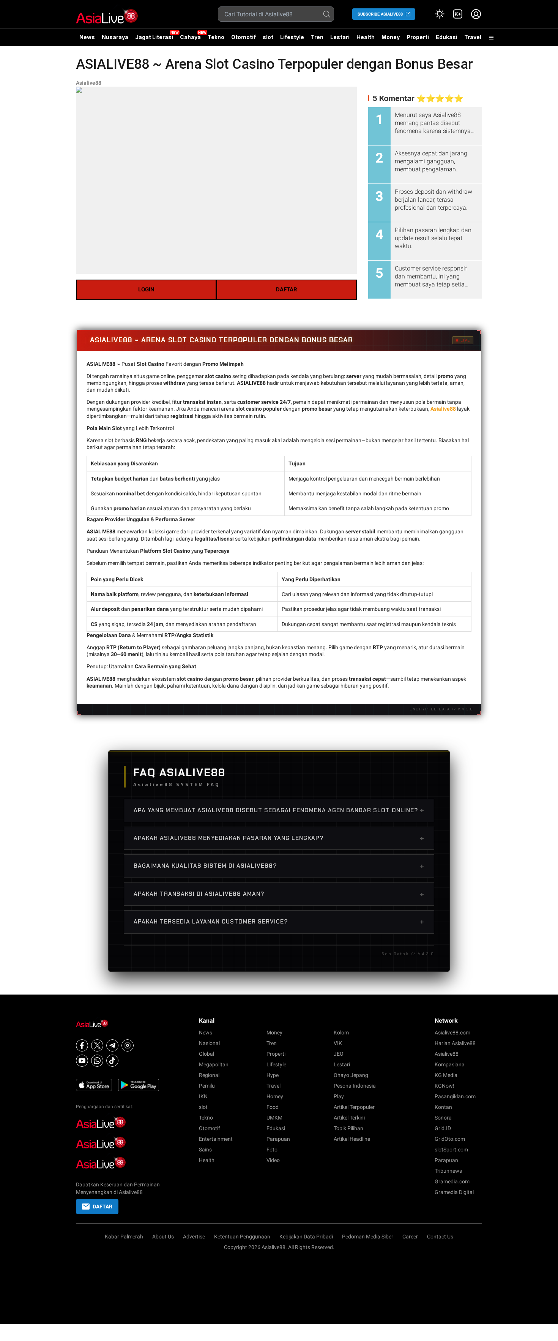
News (87, 37)
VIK (338, 1043)
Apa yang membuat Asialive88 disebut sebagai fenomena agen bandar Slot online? (279, 810)
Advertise (194, 1236)
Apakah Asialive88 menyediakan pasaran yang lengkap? (279, 838)
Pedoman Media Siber (367, 1236)
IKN (203, 1096)
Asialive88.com (452, 1032)
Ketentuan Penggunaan (242, 1236)
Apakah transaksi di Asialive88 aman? (279, 893)
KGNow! (444, 1086)
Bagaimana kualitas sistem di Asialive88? (279, 865)
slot (268, 37)
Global (206, 1054)
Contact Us (440, 1236)
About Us (163, 1236)
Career (410, 1236)
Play (339, 1096)
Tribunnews (448, 1171)
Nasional (209, 1043)
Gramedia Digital (454, 1192)
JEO (339, 1054)
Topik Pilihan (348, 1128)
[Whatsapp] (97, 1061)
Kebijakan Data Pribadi (306, 1236)
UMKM (274, 1118)
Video (273, 1160)
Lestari (340, 40)
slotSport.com (451, 1149)
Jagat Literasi (154, 37)
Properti (418, 37)
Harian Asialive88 (455, 1043)
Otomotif (243, 37)
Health (365, 37)
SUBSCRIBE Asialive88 (380, 14)
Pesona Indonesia (355, 1086)
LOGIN (146, 289)
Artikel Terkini (349, 1118)
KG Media (446, 1075)
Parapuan (278, 1139)
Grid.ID (443, 1128)
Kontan (443, 1107)
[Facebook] (82, 1045)
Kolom (341, 1032)
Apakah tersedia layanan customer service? (279, 921)
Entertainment (216, 1139)
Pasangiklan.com (455, 1096)
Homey (274, 1096)
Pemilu (207, 1086)
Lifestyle (292, 37)
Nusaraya (115, 37)
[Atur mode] (439, 14)
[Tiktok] (112, 1061)
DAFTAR (286, 289)
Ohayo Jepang (351, 1075)
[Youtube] (82, 1061)
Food (272, 1107)
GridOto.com (450, 1139)
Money (390, 37)
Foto (271, 1149)
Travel (472, 37)
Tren (317, 37)
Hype (272, 1075)
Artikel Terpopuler (354, 1107)
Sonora (443, 1118)
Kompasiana (450, 1064)
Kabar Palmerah (124, 1236)
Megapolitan (214, 1064)
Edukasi (446, 37)
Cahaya (190, 37)
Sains (205, 1149)
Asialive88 (88, 83)
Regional (209, 1075)
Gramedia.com (452, 1181)
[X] (97, 1045)
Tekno (216, 37)
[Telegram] (112, 1045)
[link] (458, 14)
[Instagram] (127, 1045)
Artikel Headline (352, 1139)
